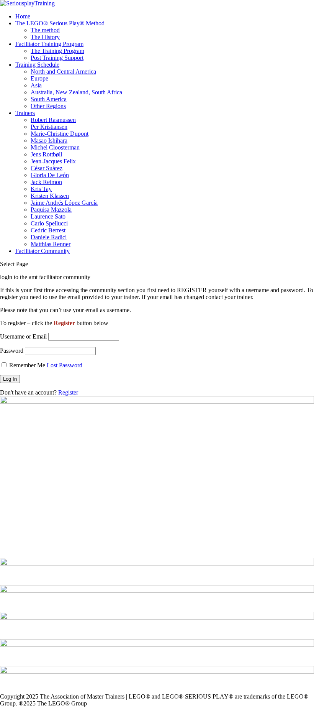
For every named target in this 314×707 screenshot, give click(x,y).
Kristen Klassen (50, 195)
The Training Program (57, 51)
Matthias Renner (50, 244)
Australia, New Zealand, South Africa (76, 92)
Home (22, 16)
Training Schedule (37, 64)
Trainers (25, 113)
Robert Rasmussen (53, 120)
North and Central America (63, 71)
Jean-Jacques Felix (53, 161)
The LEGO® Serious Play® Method (60, 23)
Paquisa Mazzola (51, 209)
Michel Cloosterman (55, 147)
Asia (36, 85)
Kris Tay (41, 189)
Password (11, 350)
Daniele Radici (49, 237)
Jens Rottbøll (46, 154)
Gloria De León (50, 175)
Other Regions (48, 106)
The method (45, 30)
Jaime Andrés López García (64, 202)
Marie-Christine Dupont (59, 133)
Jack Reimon (46, 182)
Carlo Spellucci (49, 223)
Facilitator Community (42, 251)
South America (49, 99)
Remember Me (27, 365)
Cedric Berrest (48, 230)
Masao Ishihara (49, 140)
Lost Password (64, 365)
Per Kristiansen (49, 126)
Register (68, 392)
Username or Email (23, 336)
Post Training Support (57, 57)
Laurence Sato (48, 216)
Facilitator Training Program (49, 44)
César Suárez (46, 168)
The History (45, 37)
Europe (39, 78)
